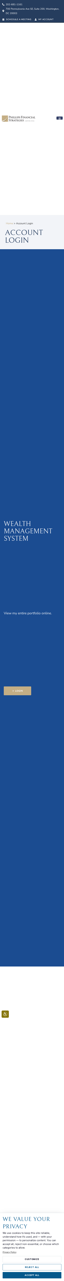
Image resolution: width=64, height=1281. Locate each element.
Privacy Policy (9, 1252)
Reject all (32, 1267)
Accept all (32, 1275)
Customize (32, 1259)
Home (9, 223)
